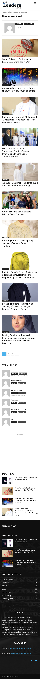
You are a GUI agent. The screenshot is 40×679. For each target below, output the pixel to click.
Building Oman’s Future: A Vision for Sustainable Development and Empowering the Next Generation (19, 275)
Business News (7, 208)
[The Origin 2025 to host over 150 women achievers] (7, 481)
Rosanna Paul (16, 390)
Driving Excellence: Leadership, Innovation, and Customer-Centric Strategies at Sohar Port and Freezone (18, 339)
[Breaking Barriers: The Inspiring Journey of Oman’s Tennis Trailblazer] (20, 229)
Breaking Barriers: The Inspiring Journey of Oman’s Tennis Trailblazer (17, 243)
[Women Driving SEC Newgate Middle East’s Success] (20, 200)
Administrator (16, 371)
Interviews (5, 56)
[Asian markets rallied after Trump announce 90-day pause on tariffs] (20, 77)
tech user (15, 400)
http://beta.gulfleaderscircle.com (19, 375)
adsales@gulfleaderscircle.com (21, 653)
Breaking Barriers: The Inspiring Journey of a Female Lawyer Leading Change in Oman (17, 306)
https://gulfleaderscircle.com (23, 28)
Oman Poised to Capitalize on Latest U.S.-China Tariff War (16, 60)
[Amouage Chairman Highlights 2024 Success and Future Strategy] (20, 172)
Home (4, 12)
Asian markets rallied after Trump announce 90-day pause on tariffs (18, 89)
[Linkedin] (36, 660)
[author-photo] (9, 28)
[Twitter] (31, 660)
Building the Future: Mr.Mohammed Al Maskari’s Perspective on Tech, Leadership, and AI (19, 120)
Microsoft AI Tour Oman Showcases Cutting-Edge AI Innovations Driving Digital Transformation (15, 152)
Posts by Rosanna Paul (20, 12)
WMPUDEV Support (18, 410)
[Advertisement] (20, 449)
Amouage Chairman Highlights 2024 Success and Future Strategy (20, 184)
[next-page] (17, 354)
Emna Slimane (16, 381)
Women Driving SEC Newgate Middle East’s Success (16, 213)
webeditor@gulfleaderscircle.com (19, 648)
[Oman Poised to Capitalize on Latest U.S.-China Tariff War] (20, 48)
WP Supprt (15, 419)
